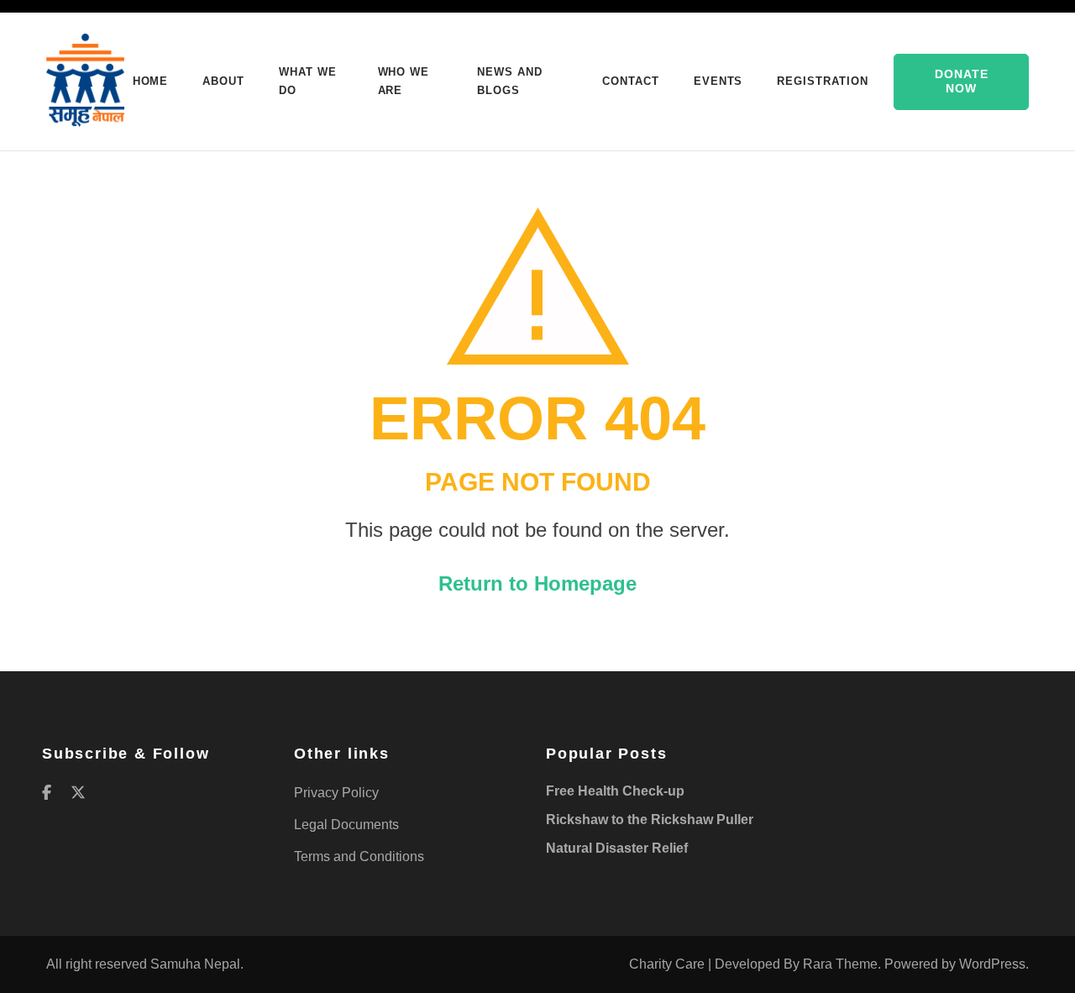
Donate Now (961, 81)
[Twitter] (78, 793)
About (223, 81)
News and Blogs (510, 81)
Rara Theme (840, 964)
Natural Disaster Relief (617, 848)
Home (151, 81)
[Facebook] (46, 793)
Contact (630, 81)
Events (718, 81)
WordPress (992, 964)
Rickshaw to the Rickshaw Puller (649, 819)
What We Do (308, 81)
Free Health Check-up (615, 791)
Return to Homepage (537, 583)
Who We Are (404, 81)
